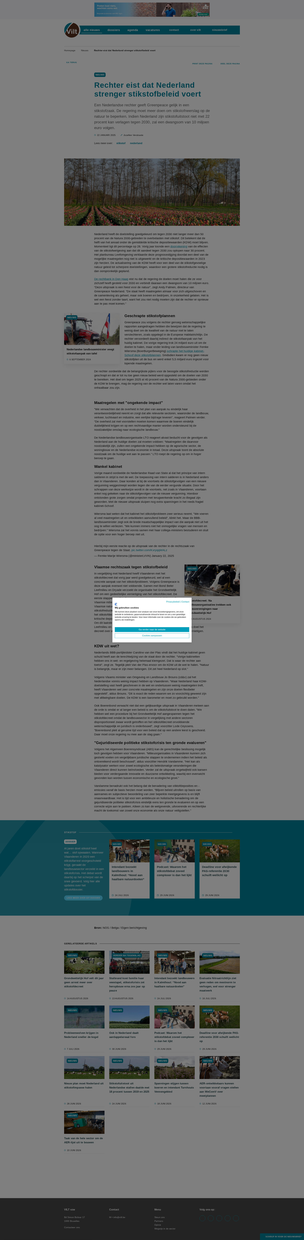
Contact (185, 602)
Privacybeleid (173, 602)
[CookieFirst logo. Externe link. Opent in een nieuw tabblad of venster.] (116, 604)
